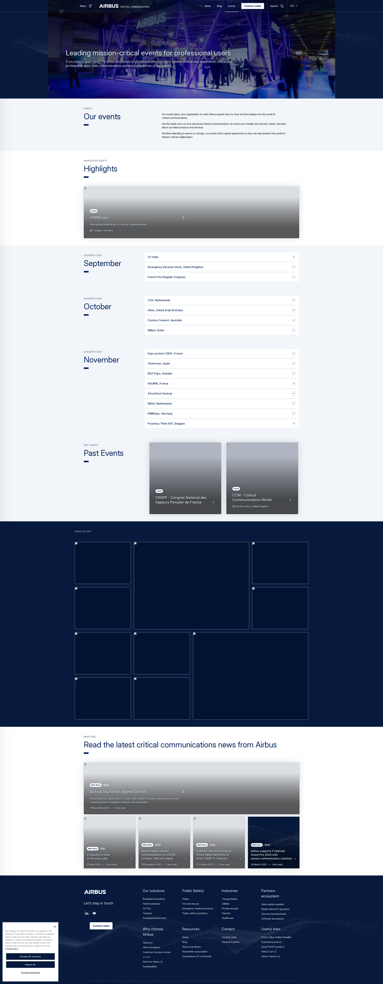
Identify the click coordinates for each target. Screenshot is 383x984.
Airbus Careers (269, 956)
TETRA (147, 908)
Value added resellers (272, 904)
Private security (230, 908)
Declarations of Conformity (197, 956)
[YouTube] (94, 913)
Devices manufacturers (273, 913)
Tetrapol (147, 913)
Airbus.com (267, 951)
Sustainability (150, 966)
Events (231, 5)
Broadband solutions (154, 898)
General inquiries (230, 941)
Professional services (154, 918)
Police (185, 898)
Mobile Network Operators (275, 909)
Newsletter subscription (195, 951)
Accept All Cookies (30, 956)
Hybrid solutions (151, 903)
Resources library (191, 946)
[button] (103, 563)
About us (148, 942)
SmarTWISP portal (271, 946)
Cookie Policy (11, 948)
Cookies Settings (30, 972)
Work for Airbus (151, 961)
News (208, 5)
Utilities (225, 903)
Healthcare (228, 918)
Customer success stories (157, 952)
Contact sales (252, 5)
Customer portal (269, 941)
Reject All (30, 964)
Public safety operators (194, 913)
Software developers (272, 918)
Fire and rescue (190, 903)
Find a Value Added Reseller (276, 937)
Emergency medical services (197, 908)
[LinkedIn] (87, 913)
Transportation (230, 898)
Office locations (151, 947)
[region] (30, 952)
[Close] (54, 926)
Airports (226, 913)
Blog (219, 5)
